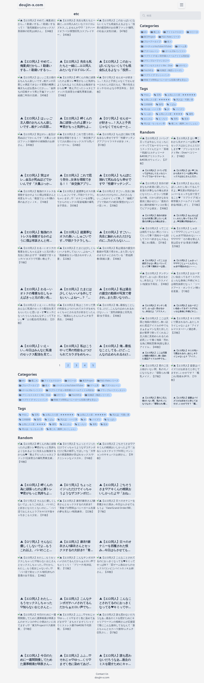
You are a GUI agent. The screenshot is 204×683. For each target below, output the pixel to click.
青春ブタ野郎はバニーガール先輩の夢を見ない (75, 399)
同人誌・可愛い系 (120, 414)
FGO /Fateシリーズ (109, 380)
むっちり (81, 424)
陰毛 (38, 419)
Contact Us (102, 674)
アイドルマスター (52, 380)
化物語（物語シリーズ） (99, 394)
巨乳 (36, 414)
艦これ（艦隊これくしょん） (63, 429)
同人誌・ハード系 (68, 419)
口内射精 (25, 419)
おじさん (66, 424)
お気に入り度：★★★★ (33, 424)
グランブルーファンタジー (113, 390)
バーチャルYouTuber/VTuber (69, 385)
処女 (105, 424)
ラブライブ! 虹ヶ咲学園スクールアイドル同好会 (71, 390)
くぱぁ (50, 419)
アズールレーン (112, 385)
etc (23, 380)
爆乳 (54, 424)
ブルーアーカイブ (30, 385)
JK (84, 419)
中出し (24, 414)
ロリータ (71, 380)
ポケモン (60, 394)
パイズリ (96, 419)
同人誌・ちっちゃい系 (32, 429)
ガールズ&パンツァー (31, 390)
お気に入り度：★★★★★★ (59, 414)
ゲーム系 (94, 385)
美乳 (94, 424)
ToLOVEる (76, 394)
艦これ (34, 380)
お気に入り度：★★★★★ (93, 414)
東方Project (88, 380)
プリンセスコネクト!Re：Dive (35, 394)
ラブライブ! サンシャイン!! (34, 399)
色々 (47, 385)
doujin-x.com (31, 4)
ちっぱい (111, 419)
